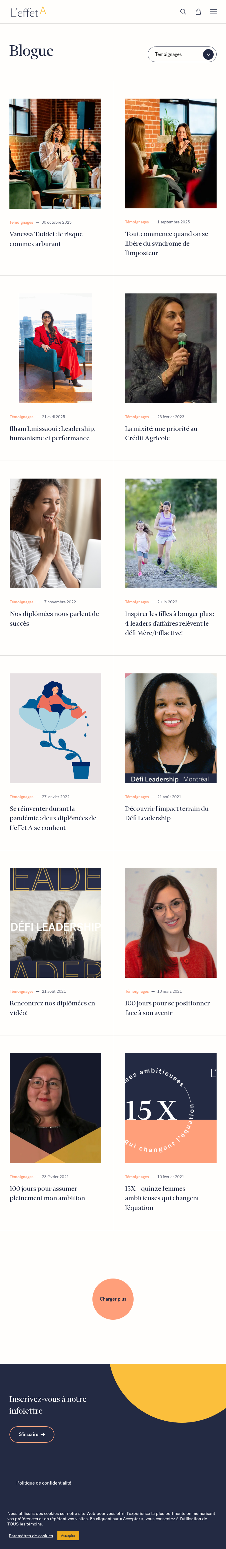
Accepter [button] (68, 1535)
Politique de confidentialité (43, 1483)
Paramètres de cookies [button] (31, 1535)
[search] (183, 12)
